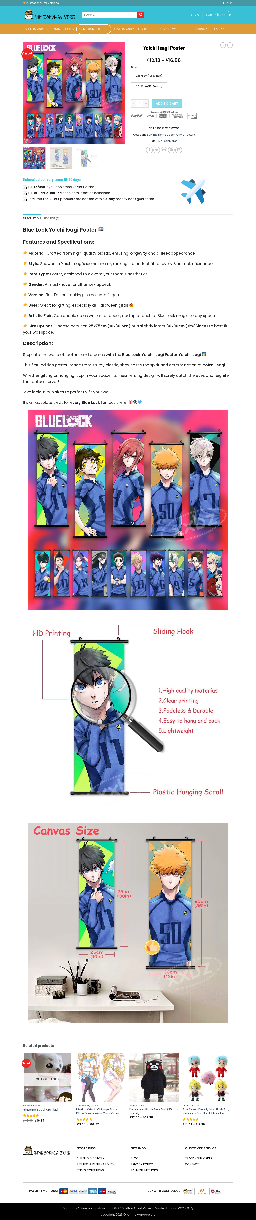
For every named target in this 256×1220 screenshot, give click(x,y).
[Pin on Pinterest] (171, 150)
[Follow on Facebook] (223, 3)
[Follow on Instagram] (227, 3)
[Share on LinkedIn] (178, 150)
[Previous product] (230, 45)
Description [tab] (32, 218)
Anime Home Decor (92, 29)
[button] (194, 15)
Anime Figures (63, 29)
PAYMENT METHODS (144, 1170)
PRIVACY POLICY (142, 1164)
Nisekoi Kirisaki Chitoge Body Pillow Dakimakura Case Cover (98, 1111)
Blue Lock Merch (167, 141)
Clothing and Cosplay (207, 29)
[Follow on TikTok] (231, 3)
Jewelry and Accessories (132, 29)
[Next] (118, 93)
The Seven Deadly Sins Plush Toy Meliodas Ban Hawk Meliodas (206, 1111)
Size (134, 67)
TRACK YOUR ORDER (198, 1158)
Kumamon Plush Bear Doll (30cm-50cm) (153, 1111)
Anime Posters (185, 135)
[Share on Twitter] (156, 150)
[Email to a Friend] (164, 150)
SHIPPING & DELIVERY (90, 1158)
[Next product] (223, 45)
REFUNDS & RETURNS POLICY (96, 1164)
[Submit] (140, 15)
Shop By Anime (35, 29)
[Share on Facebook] (149, 150)
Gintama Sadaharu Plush (41, 1110)
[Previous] (30, 93)
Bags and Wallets (171, 29)
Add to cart (167, 103)
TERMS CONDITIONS (90, 1170)
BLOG (134, 1158)
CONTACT (192, 1164)
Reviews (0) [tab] (51, 218)
